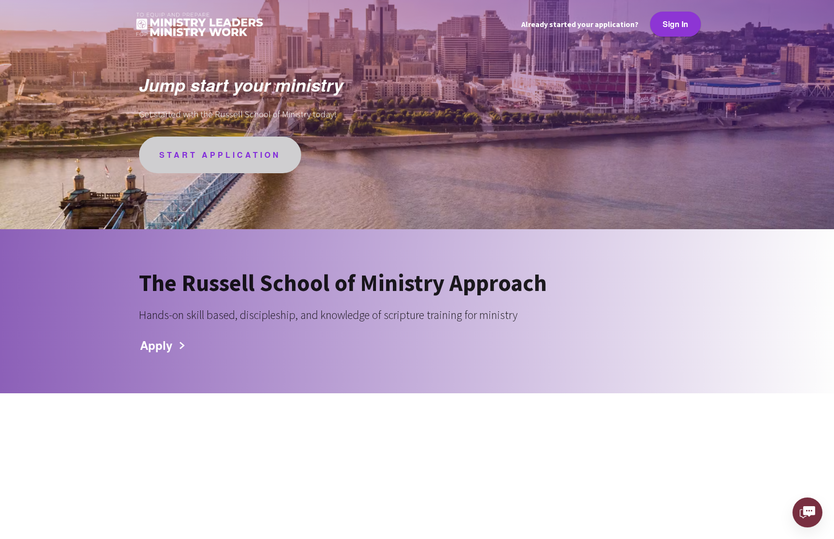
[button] (161, 345)
